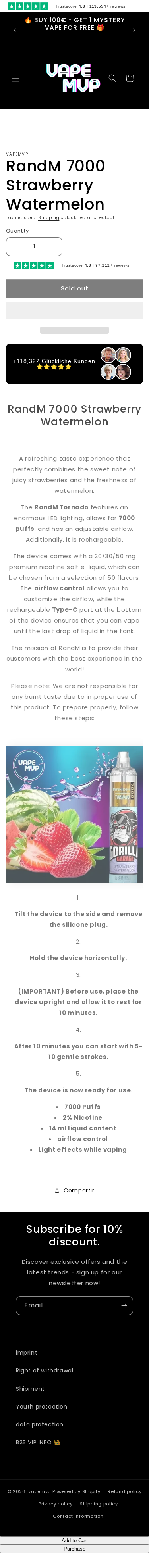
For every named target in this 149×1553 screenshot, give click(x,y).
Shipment (30, 1389)
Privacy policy (56, 1504)
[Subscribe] (124, 1305)
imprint (26, 1353)
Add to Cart (75, 1540)
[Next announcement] (134, 29)
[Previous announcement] (14, 29)
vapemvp (39, 1491)
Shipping (49, 218)
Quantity (17, 230)
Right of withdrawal (44, 1370)
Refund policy (124, 1491)
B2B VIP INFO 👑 (38, 1442)
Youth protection (42, 1407)
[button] (74, 311)
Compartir (79, 1190)
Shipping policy (99, 1504)
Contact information (78, 1516)
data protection (40, 1424)
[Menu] (16, 78)
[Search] (112, 78)
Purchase (74, 1549)
